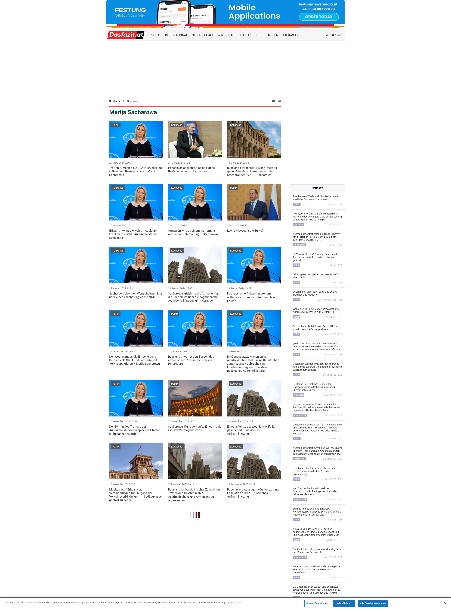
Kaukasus (176, 125)
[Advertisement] (225, 67)
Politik (115, 125)
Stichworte (133, 101)
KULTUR (245, 35)
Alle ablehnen (344, 603)
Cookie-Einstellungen (317, 603)
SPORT (259, 35)
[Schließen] (445, 603)
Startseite (115, 101)
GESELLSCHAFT (203, 35)
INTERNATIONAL (176, 35)
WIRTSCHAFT (227, 35)
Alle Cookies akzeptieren (373, 603)
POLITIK (155, 35)
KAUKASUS (290, 35)
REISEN (273, 35)
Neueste (317, 188)
